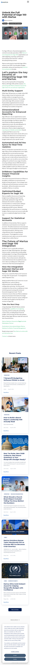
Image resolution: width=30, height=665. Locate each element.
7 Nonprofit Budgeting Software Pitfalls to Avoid (14, 379)
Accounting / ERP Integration (15, 23)
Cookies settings (15, 651)
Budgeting (5, 23)
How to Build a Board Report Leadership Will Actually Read (13, 420)
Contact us (5, 336)
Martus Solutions (8, 20)
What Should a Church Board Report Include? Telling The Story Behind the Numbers (14, 500)
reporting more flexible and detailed (11, 130)
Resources (14, 620)
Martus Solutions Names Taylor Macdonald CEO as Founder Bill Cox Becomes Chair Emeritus (14, 543)
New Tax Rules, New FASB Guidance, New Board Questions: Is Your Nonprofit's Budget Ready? (15, 456)
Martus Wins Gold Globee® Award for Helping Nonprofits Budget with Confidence (14, 587)
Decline (15, 659)
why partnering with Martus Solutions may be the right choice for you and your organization (14, 85)
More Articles (15, 609)
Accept (15, 655)
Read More (6, 392)
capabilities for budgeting (17, 309)
